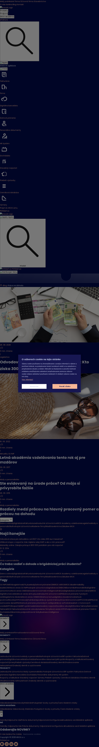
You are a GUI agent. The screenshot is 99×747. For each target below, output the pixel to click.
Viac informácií (27, 380)
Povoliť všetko (64, 386)
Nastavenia (34, 386)
